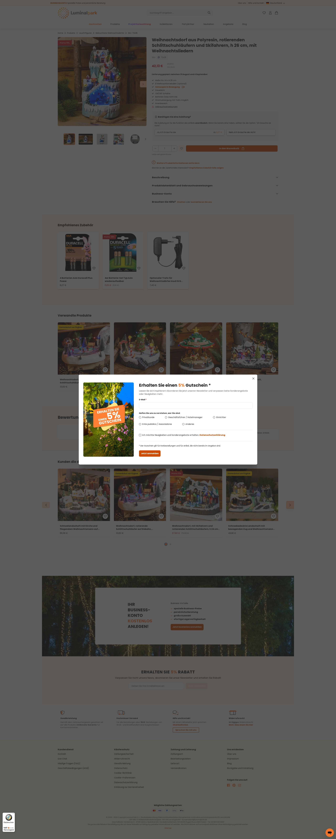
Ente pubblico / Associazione (157, 424)
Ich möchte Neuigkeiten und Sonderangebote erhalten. (183, 435)
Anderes (189, 424)
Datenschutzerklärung (212, 435)
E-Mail (142, 399)
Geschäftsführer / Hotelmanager (185, 417)
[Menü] (13, 814)
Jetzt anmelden (150, 453)
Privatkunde (148, 417)
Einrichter (221, 417)
